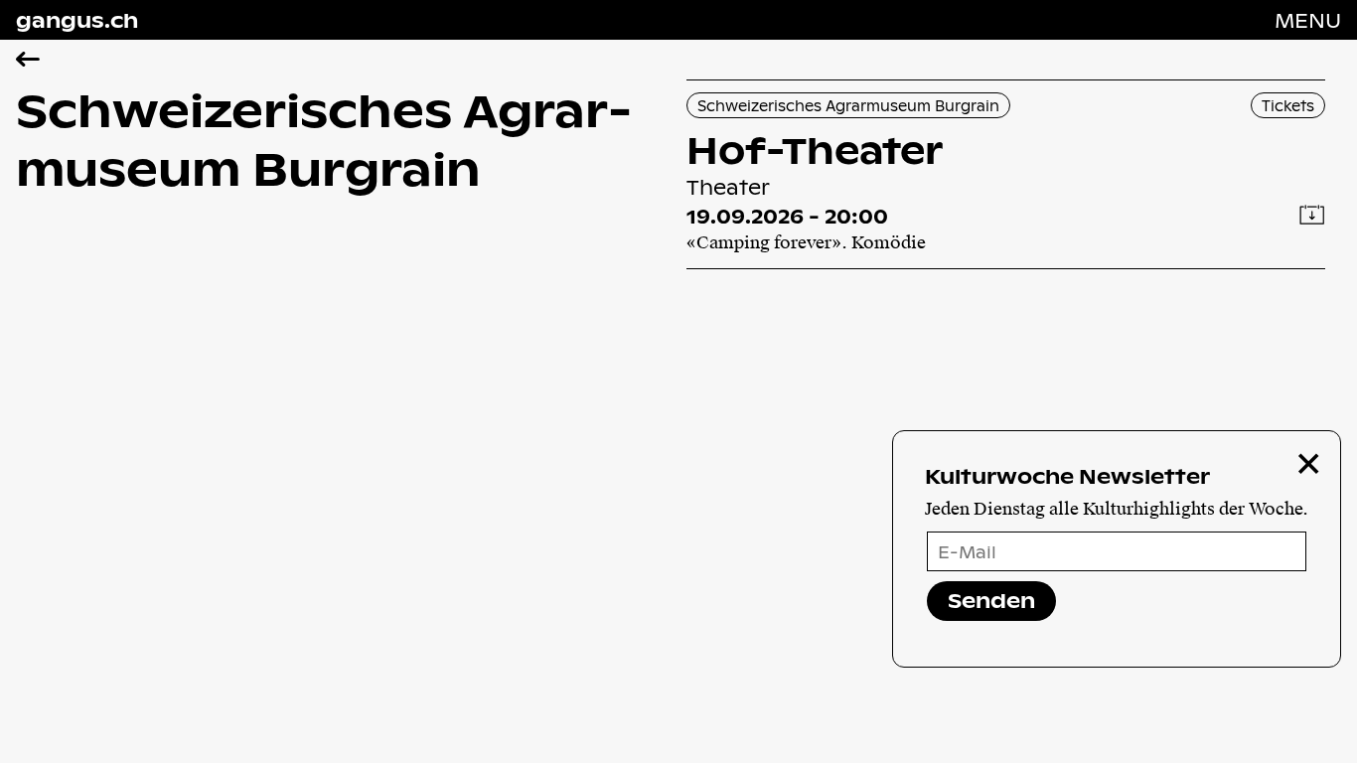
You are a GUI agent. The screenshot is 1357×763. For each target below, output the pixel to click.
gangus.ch (77, 20)
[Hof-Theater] (1005, 174)
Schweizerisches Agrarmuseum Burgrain (848, 105)
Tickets (1288, 105)
